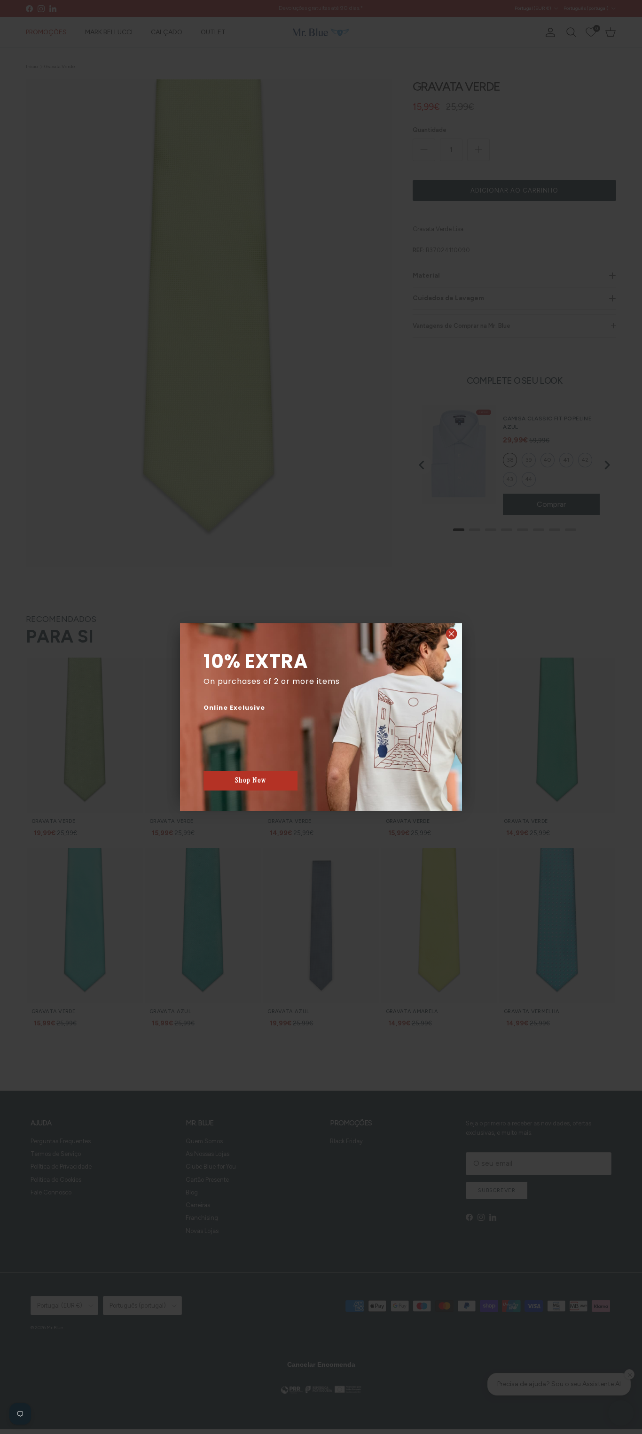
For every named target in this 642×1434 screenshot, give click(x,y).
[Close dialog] (451, 634)
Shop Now (250, 780)
